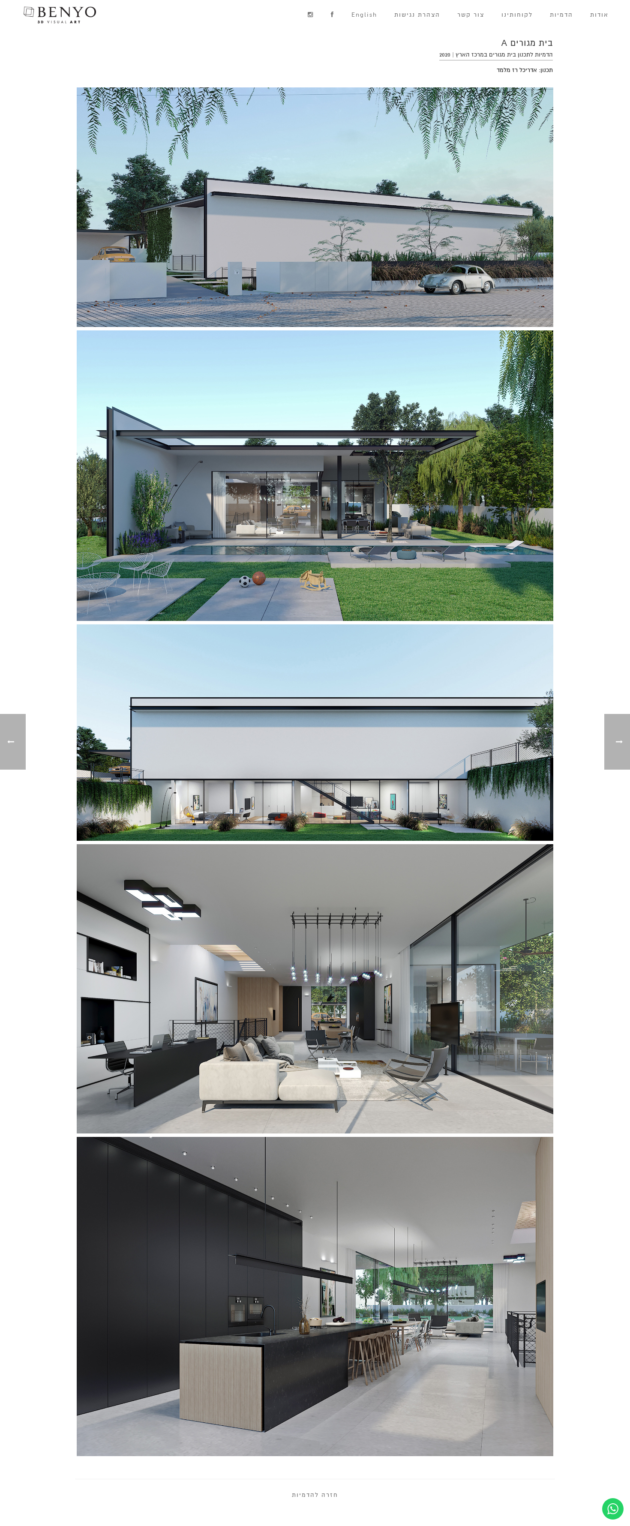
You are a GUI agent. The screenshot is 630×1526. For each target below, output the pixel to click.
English (364, 14)
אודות (599, 14)
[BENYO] (52, 15)
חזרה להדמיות (315, 1495)
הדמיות (561, 14)
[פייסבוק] (332, 15)
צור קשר (470, 14)
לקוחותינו (517, 14)
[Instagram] (310, 15)
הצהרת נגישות (417, 14)
